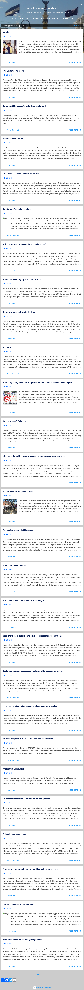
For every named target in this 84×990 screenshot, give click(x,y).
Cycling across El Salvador (14, 421)
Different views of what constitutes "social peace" (24, 244)
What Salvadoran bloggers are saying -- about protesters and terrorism (34, 456)
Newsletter (68, 19)
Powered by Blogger (43, 987)
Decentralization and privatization (18, 491)
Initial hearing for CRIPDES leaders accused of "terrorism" (28, 739)
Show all (77, 26)
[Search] (81, 4)
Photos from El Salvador (13, 769)
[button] (80, 32)
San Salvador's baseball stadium (17, 209)
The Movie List (53, 19)
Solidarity (7, 347)
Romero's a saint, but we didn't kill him (19, 312)
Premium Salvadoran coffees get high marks (22, 939)
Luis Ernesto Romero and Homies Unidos (21, 174)
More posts (42, 974)
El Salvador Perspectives (42, 8)
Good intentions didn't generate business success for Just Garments (32, 636)
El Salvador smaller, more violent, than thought (23, 600)
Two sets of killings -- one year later (18, 904)
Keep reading (75, 62)
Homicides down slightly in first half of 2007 (22, 279)
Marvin (6, 32)
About (13, 19)
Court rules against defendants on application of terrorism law (30, 706)
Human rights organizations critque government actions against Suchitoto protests (39, 382)
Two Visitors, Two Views (13, 71)
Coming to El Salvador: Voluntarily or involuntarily (25, 106)
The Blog (24, 19)
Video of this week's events (14, 834)
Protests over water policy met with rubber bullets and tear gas (30, 869)
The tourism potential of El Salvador (18, 530)
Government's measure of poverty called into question (26, 799)
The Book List (37, 19)
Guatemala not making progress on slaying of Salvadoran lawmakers (33, 671)
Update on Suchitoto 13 (13, 138)
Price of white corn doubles (15, 565)
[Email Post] (19, 63)
